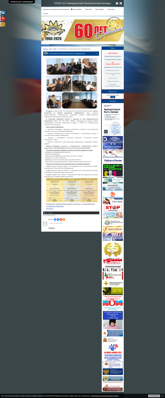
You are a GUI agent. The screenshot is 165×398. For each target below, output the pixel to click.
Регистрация (117, 3)
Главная (45, 49)
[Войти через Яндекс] (61, 219)
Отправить (51, 228)
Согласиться (154, 396)
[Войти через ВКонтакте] (58, 219)
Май (54, 49)
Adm (52, 212)
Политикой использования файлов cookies (104, 396)
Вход (120, 3)
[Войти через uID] (55, 219)
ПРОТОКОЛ (50, 208)
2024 (50, 49)
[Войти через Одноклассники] (64, 219)
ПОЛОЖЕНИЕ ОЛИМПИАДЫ (55, 206)
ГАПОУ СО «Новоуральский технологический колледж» (82, 3)
